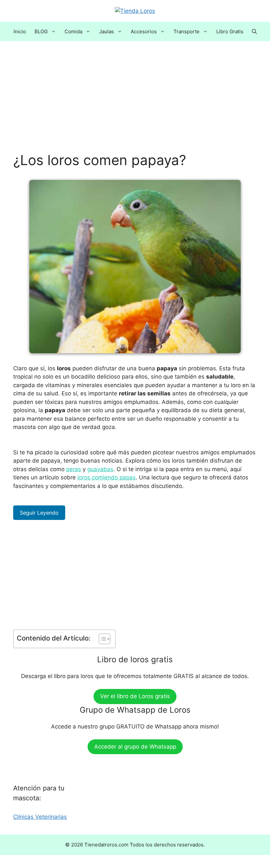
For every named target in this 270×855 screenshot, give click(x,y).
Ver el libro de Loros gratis (135, 696)
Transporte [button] (187, 31)
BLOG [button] (41, 31)
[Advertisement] (135, 103)
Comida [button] (73, 31)
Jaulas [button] (106, 31)
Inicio (20, 31)
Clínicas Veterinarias (40, 816)
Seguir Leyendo (39, 512)
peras (73, 469)
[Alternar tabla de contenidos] (101, 638)
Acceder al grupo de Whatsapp (135, 746)
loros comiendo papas (106, 477)
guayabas (100, 469)
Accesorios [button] (144, 31)
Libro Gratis (229, 31)
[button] (254, 31)
